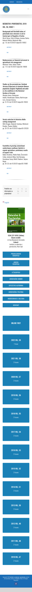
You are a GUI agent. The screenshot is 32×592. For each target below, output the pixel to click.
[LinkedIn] (18, 191)
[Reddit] (26, 189)
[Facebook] (18, 189)
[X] (22, 189)
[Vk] (26, 191)
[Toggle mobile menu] (28, 9)
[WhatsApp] (22, 191)
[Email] (18, 193)
